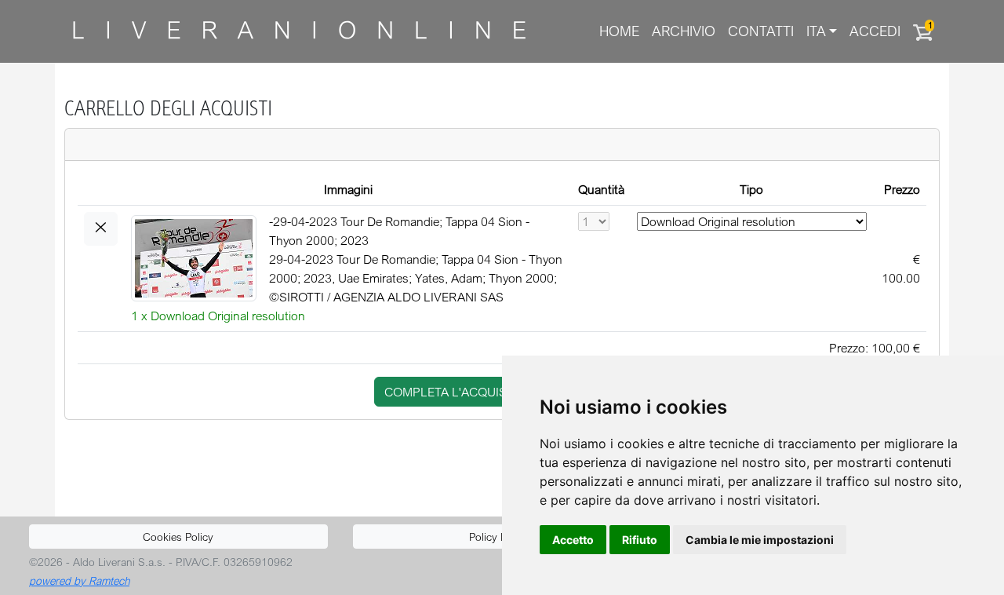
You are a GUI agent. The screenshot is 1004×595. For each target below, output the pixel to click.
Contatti (761, 31)
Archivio (683, 31)
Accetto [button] (573, 539)
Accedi (874, 31)
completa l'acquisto (453, 392)
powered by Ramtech (79, 580)
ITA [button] (816, 31)
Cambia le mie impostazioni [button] (760, 539)
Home (619, 31)
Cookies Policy (178, 536)
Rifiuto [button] (639, 539)
